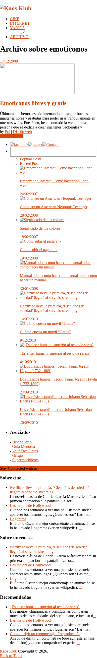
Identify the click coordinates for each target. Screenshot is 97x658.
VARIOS (17, 28)
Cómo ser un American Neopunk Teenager (53, 207)
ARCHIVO (19, 37)
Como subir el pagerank (38, 250)
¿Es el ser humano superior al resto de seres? (55, 353)
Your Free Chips (25, 451)
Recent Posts (30, 163)
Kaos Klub (8, 651)
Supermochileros (25, 460)
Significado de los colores (40, 228)
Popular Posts (30, 159)
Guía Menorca (23, 446)
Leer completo (11, 136)
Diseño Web (22, 442)
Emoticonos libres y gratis (33, 103)
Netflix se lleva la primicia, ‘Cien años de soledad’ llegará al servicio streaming (52, 308)
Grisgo (17, 455)
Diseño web (22, 132)
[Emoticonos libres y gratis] (48, 79)
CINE (14, 19)
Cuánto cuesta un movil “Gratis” (45, 332)
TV (22, 32)
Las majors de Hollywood (30, 505)
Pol (7, 132)
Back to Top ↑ (11, 656)
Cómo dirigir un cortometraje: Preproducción (45, 634)
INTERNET (20, 23)
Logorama (18, 519)
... (72, 501)
